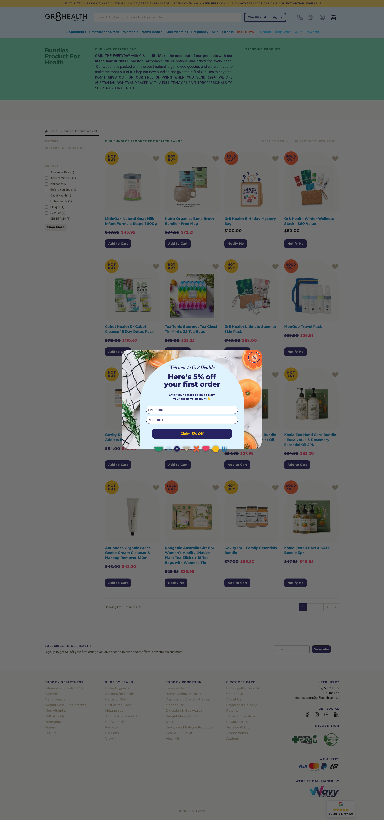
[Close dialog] (254, 357)
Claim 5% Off (192, 433)
